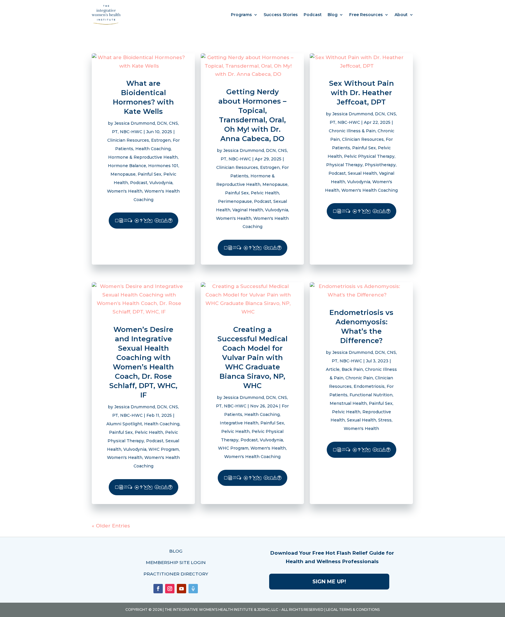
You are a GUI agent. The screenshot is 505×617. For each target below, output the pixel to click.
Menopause (123, 174)
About (401, 14)
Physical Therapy (344, 164)
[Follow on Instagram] (169, 588)
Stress (385, 420)
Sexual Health (362, 173)
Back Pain (352, 369)
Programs (241, 14)
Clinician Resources (128, 140)
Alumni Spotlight (124, 423)
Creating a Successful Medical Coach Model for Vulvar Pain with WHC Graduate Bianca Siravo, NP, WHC (252, 357)
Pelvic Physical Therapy (369, 156)
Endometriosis (369, 386)
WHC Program (163, 449)
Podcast (313, 14)
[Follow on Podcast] (193, 588)
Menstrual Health (348, 403)
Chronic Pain (359, 378)
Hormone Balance (127, 165)
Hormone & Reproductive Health (143, 157)
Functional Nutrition (371, 394)
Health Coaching (153, 148)
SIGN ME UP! (329, 581)
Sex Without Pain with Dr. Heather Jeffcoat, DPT (361, 92)
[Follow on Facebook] (158, 588)
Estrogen (161, 140)
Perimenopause (235, 201)
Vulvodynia (160, 182)
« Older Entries (111, 526)
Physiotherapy (380, 164)
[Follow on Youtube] (181, 588)
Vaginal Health (247, 209)
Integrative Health (239, 423)
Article (333, 369)
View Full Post (143, 220)
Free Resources (366, 14)
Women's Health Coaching (369, 190)
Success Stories (281, 14)
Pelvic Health (265, 193)
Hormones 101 (163, 165)
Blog (333, 14)
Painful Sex (149, 174)
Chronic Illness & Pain (352, 130)
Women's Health (124, 191)
